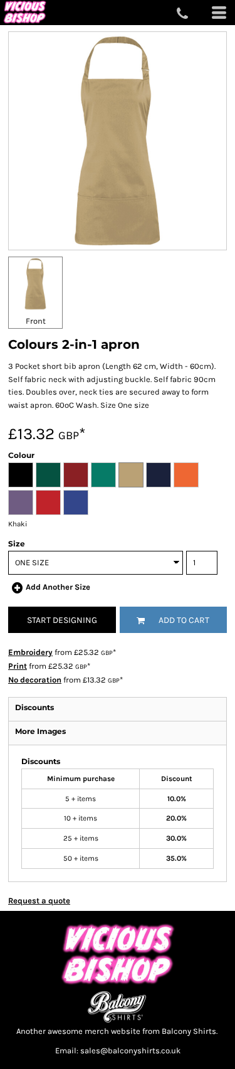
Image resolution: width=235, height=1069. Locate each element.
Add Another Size (58, 587)
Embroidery (30, 652)
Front (36, 321)
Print (17, 666)
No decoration (34, 679)
